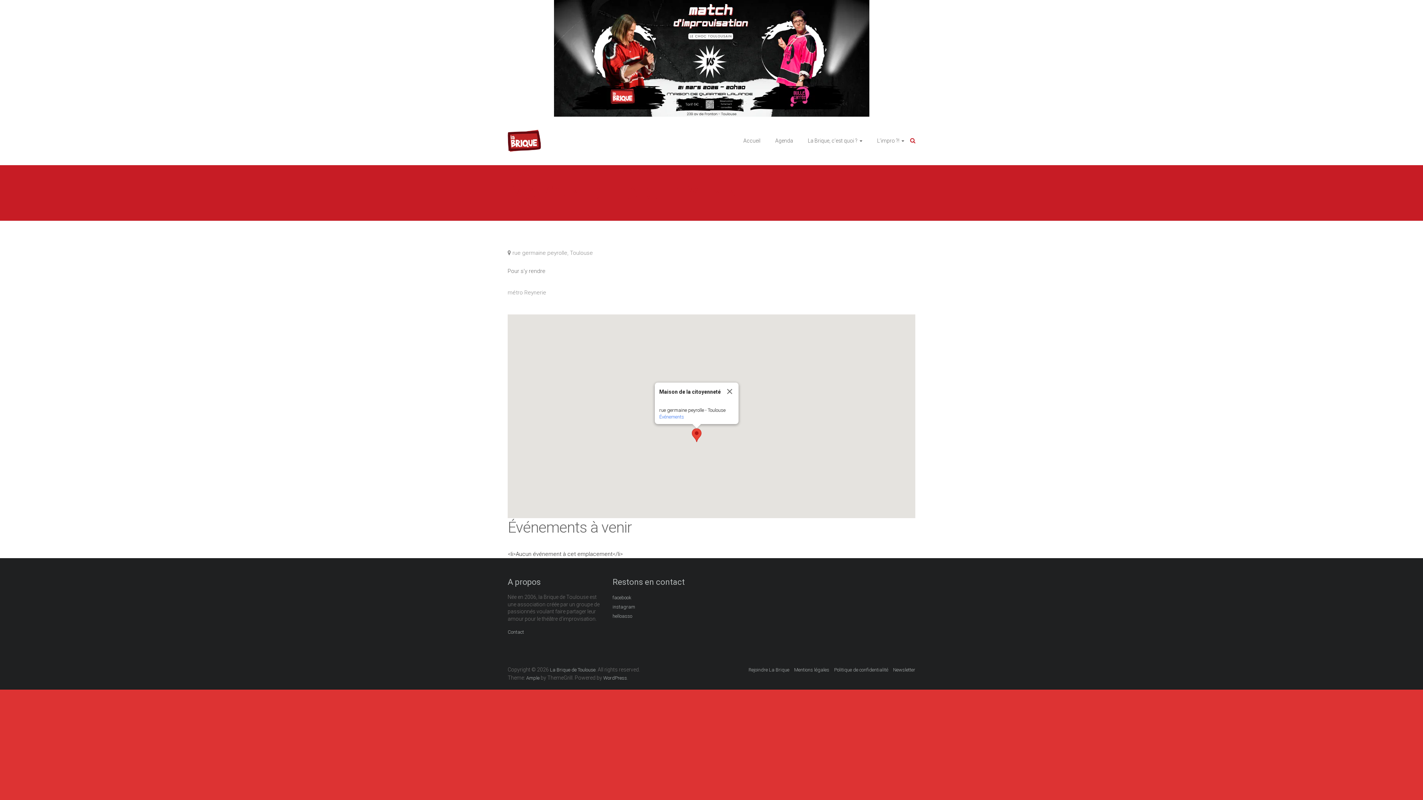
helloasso (622, 616)
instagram (624, 607)
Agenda (784, 141)
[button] (696, 435)
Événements (671, 417)
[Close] (730, 391)
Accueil (751, 141)
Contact (516, 632)
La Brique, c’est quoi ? (833, 141)
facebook (622, 597)
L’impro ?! (888, 141)
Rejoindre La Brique (769, 670)
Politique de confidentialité (861, 670)
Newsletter (904, 670)
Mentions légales (811, 670)
